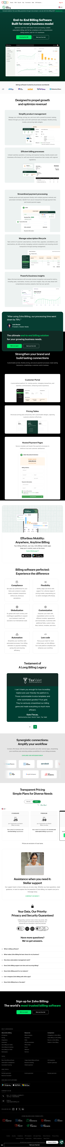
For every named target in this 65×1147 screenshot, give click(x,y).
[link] (33, 2)
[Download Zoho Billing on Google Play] (7, 1084)
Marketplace (5, 1051)
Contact (8, 1135)
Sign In (61, 2)
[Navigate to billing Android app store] (38, 555)
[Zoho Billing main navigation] (2, 1145)
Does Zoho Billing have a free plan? (14, 982)
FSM (15, 2)
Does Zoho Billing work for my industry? (16, 971)
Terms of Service (46, 1135)
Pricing (3, 1037)
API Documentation (29, 1042)
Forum (26, 1047)
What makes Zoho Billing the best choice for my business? (21, 954)
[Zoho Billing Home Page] (7, 7)
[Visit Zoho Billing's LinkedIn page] (23, 1109)
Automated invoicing (7, 1065)
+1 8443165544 (15, 1096)
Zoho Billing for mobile (7, 1044)
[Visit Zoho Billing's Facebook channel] (16, 1109)
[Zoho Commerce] (31, 1120)
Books (11, 2)
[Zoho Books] (18, 1120)
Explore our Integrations (32, 755)
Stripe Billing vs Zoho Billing (54, 1037)
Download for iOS (24, 37)
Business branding (29, 1062)
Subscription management (8, 1062)
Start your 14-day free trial (15, 836)
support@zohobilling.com (13, 1101)
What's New (28, 1044)
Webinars (27, 1049)
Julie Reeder (16, 324)
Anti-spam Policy (37, 1135)
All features (4, 1035)
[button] (60, 7)
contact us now (32, 896)
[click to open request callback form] (61, 1142)
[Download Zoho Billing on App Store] (16, 1084)
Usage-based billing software (32, 1060)
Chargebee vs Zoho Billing (54, 1035)
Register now (58, 11)
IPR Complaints (28, 1135)
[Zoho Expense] (6, 1120)
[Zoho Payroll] (19, 1125)
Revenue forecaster (6, 1075)
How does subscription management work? (17, 960)
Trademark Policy (19, 1138)
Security (14, 1135)
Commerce (28, 2)
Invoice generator (29, 1073)
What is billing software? (11, 949)
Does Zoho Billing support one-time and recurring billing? (21, 965)
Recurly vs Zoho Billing (53, 1040)
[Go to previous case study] (30, 727)
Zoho (5, 2)
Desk (33, 2)
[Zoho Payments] (45, 1125)
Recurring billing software (8, 1060)
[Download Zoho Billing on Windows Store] (27, 1084)
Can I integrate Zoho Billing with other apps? (17, 976)
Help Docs (27, 1037)
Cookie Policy (28, 1138)
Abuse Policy (46, 1138)
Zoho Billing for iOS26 (7, 1049)
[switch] (32, 801)
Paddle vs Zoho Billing (53, 1042)
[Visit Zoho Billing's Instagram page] (13, 1109)
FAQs (26, 1040)
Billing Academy (28, 1035)
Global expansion (29, 1065)
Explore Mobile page (32, 551)
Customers (4, 1042)
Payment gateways (52, 1062)
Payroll (19, 2)
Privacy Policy (55, 1135)
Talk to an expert (14, 346)
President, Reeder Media (20, 327)
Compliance (20, 1135)
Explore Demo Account (32, 60)
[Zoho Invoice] (59, 1120)
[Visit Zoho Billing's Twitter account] (19, 1109)
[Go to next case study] (35, 727)
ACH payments (51, 1060)
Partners (27, 1051)
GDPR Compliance (37, 1138)
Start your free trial (34, 1145)
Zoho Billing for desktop (7, 1047)
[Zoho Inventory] (46, 1120)
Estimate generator (6, 1073)
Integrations (5, 1040)
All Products (38, 2)
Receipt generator (52, 1073)
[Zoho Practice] (32, 1125)
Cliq (23, 2)
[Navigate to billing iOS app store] (26, 555)
